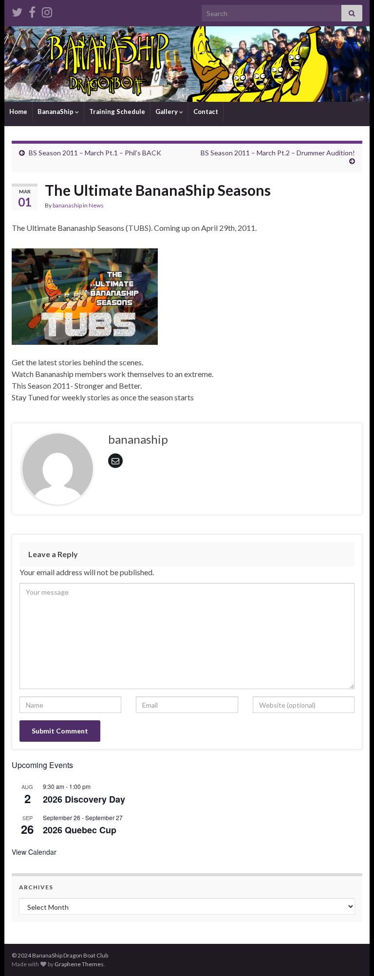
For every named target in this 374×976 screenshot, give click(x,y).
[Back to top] (352, 954)
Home (18, 111)
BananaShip (56, 111)
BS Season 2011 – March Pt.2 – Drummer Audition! (278, 153)
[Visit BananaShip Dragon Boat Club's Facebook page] (32, 10)
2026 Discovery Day (84, 799)
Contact (205, 111)
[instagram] (47, 10)
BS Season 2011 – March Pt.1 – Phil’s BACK (95, 153)
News (96, 205)
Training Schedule (117, 111)
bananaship (67, 205)
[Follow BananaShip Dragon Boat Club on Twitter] (17, 10)
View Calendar (34, 852)
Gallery (167, 111)
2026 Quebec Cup (79, 830)
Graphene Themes (79, 964)
